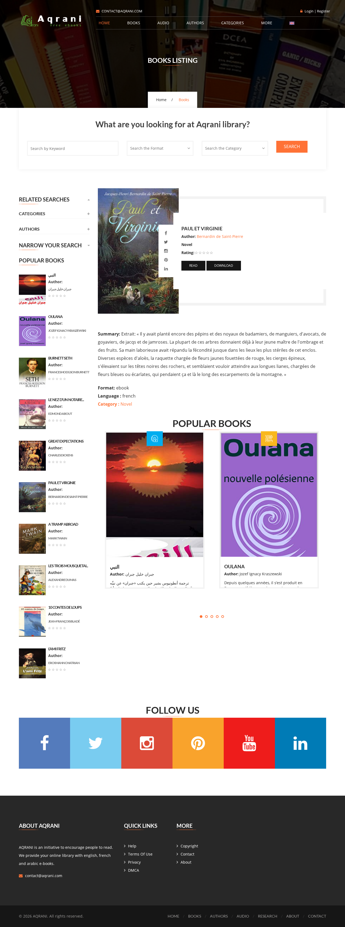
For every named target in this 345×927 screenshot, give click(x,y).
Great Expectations (66, 441)
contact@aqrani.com (122, 11)
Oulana (234, 566)
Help (132, 846)
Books (133, 22)
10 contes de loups (65, 607)
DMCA (133, 870)
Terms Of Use (140, 854)
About (186, 862)
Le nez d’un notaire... (66, 399)
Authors (195, 22)
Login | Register (317, 11)
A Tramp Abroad (63, 524)
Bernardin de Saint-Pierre (220, 236)
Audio (163, 22)
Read (193, 265)
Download (223, 265)
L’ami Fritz (56, 648)
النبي (114, 567)
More (266, 22)
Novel (115, 404)
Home (104, 22)
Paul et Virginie (61, 482)
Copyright (189, 846)
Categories (232, 22)
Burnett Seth (60, 358)
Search (292, 146)
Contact (187, 854)
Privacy (134, 862)
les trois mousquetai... (68, 565)
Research (267, 916)
